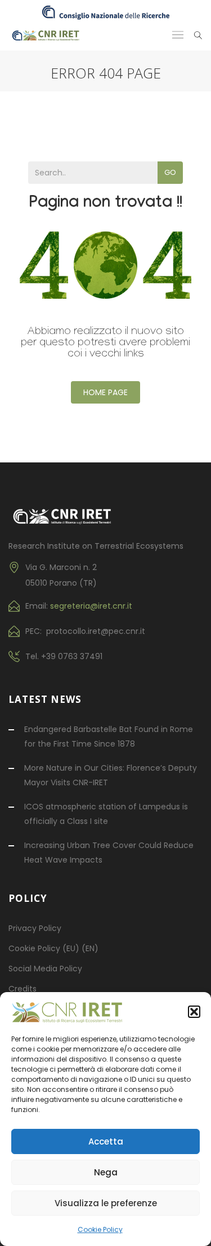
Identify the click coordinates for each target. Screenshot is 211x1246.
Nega (106, 1172)
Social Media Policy (45, 968)
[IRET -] (49, 35)
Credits (22, 988)
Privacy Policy (34, 928)
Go (170, 172)
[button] (194, 1011)
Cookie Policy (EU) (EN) (53, 948)
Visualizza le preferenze (106, 1203)
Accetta (105, 1141)
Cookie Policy (100, 1229)
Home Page (105, 392)
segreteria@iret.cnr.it (91, 606)
